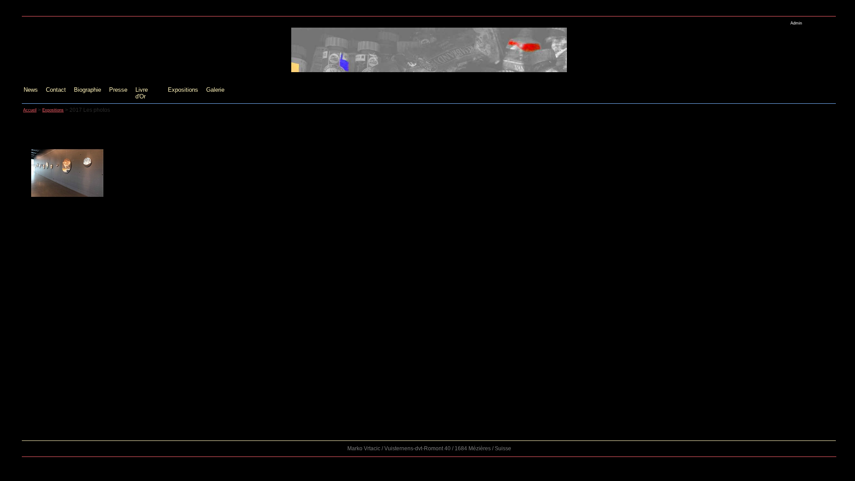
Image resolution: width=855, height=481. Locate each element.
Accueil (30, 110)
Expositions (183, 89)
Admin (796, 23)
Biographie (87, 89)
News (31, 89)
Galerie (215, 89)
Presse (118, 89)
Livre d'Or (141, 93)
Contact (56, 89)
